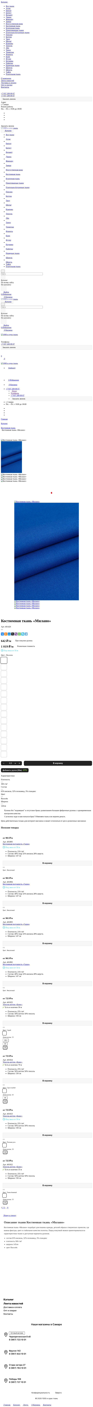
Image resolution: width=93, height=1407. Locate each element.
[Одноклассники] (5, 634)
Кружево (9, 61)
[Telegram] (26, 634)
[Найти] (3, 288)
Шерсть (9, 70)
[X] (12, 634)
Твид (8, 39)
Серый (4, 1033)
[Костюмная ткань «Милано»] (46, 502)
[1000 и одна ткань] (46, 1278)
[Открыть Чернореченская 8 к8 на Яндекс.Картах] (6, 1334)
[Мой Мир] (9, 634)
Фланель (9, 54)
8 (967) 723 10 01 (17, 1339)
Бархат (8, 11)
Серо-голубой (4, 1091)
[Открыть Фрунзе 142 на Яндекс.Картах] (6, 1352)
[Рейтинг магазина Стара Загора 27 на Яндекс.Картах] (80, 1366)
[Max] (86, 1312)
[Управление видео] (46, 491)
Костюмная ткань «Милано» (4, 667)
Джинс (9, 17)
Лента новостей (13, 1303)
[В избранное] (2, 629)
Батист (8, 13)
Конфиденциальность (40, 1393)
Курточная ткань (13, 28)
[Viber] (16, 634)
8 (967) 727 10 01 (17, 1382)
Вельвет (9, 15)
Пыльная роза (4, 1145)
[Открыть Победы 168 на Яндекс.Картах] (6, 1380)
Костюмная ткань (13, 26)
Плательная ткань (13, 74)
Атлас (8, 8)
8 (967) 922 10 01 (17, 1354)
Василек (4, 660)
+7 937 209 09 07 (8, 93)
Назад (14, 391)
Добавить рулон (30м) (15, 770)
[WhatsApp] (19, 634)
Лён (7, 48)
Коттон (9, 37)
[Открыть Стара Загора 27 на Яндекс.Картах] (6, 1366)
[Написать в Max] (16, 1344)
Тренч (8, 50)
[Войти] (2, 354)
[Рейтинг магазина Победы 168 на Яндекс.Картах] (80, 1381)
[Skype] (22, 634)
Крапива (9, 43)
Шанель (9, 68)
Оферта (58, 1393)
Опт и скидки (10, 1310)
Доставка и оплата (13, 1307)
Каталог (9, 1299)
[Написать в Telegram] (11, 1344)
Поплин (9, 35)
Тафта (8, 72)
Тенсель (9, 46)
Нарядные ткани (12, 65)
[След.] (1, 1205)
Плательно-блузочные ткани (17, 32)
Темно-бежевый (4, 1195)
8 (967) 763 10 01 (17, 1368)
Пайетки (9, 63)
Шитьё (8, 41)
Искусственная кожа (14, 24)
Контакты (8, 1314)
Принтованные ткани (15, 30)
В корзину (58, 763)
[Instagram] (77, 1312)
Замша (8, 21)
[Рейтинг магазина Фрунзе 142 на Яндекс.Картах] (80, 1352)
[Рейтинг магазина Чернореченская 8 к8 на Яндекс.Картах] (80, 1335)
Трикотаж (10, 52)
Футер (8, 59)
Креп (8, 57)
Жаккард (9, 19)
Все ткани (10, 6)
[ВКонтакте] (2, 634)
